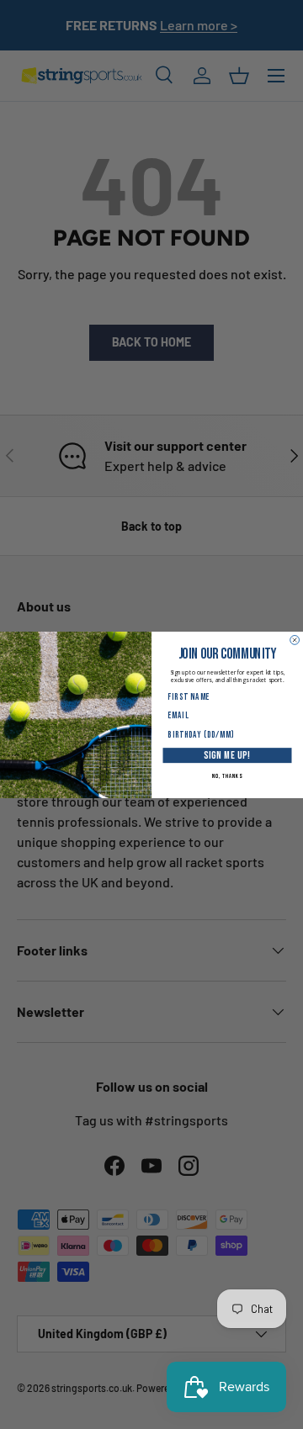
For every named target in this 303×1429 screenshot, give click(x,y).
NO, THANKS (227, 776)
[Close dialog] (295, 639)
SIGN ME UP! (227, 755)
